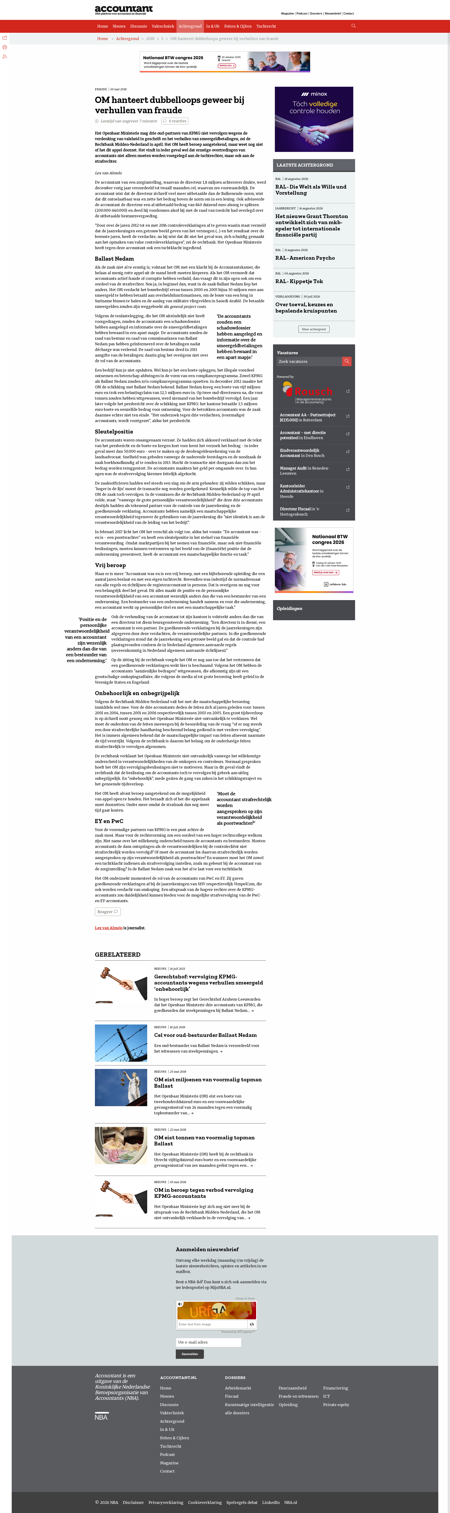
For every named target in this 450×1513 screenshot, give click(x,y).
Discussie (138, 26)
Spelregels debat (242, 1502)
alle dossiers (237, 1413)
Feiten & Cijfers (238, 26)
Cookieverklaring (205, 1502)
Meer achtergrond (314, 329)
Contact (348, 13)
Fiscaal (232, 1396)
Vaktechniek (163, 26)
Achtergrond (190, 26)
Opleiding (288, 1404)
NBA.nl (290, 1502)
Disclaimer (133, 1502)
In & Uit (213, 26)
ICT (326, 1396)
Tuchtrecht (266, 26)
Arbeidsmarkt (238, 1388)
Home (102, 26)
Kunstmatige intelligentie (249, 1404)
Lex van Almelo (109, 928)
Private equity (336, 1404)
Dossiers (316, 13)
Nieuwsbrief (333, 13)
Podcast (302, 13)
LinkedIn (271, 1502)
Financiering (335, 1388)
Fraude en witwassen (299, 1396)
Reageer (106, 911)
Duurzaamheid (293, 1388)
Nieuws (119, 26)
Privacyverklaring (166, 1502)
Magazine (287, 13)
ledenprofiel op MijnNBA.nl (206, 1287)
